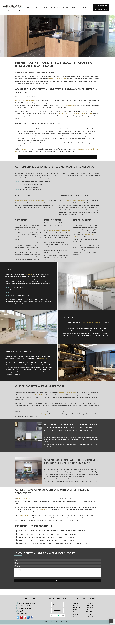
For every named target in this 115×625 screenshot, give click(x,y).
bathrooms (81, 113)
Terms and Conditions (66, 621)
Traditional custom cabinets (29, 187)
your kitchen (28, 274)
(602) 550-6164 (102, 5)
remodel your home (76, 424)
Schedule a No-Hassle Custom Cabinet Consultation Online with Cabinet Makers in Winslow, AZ (57, 157)
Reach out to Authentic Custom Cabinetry (32, 414)
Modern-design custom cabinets (30, 189)
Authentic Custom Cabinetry (24, 100)
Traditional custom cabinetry (24, 243)
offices (90, 113)
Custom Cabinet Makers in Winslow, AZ (40, 386)
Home (29, 7)
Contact (83, 7)
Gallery (74, 7)
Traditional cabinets (40, 509)
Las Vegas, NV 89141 (24, 608)
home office (43, 358)
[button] (57, 531)
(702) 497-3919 (102, 9)
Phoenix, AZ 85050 (24, 606)
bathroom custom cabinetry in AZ (92, 322)
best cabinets (70, 105)
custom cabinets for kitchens (68, 113)
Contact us (57, 604)
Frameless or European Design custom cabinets (30, 200)
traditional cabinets (39, 395)
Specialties (47, 7)
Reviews (57, 610)
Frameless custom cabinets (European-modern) (35, 181)
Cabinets (36, 7)
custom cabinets (23, 515)
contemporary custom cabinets (75, 200)
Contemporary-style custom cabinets (32, 184)
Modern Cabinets (82, 220)
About (56, 7)
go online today (75, 479)
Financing (66, 7)
